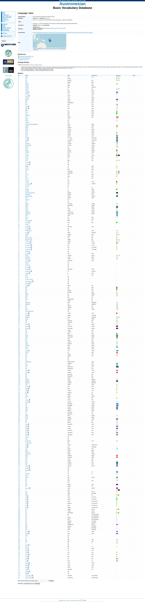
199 (19, 554)
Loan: (134, 75)
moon (26, 365)
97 (18, 290)
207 (19, 571)
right (26, 82)
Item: (69, 75)
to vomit (27, 155)
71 (18, 230)
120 (19, 347)
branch (27, 326)
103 (19, 302)
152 (19, 419)
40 (18, 166)
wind (26, 384)
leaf (26, 330)
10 (18, 101)
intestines (27, 115)
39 (18, 164)
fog (26, 374)
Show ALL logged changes (36, 64)
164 (19, 450)
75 (18, 237)
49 (18, 183)
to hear (27, 174)
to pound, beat (28, 281)
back (26, 106)
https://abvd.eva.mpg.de (64, 0)
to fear (26, 127)
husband (27, 199)
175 (19, 475)
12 (18, 104)
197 (19, 550)
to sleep (27, 181)
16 (18, 115)
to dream (27, 185)
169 (19, 462)
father (26, 207)
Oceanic (79, 32)
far (26, 486)
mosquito (27, 317)
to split (26, 253)
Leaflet (34, 48)
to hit (26, 232)
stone (26, 347)
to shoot (27, 228)
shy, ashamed (28, 442)
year (26, 462)
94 (18, 283)
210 (19, 577)
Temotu (83, 32)
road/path (27, 92)
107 (19, 311)
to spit (26, 157)
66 (18, 220)
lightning (27, 381)
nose (26, 141)
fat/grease (27, 304)
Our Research (5, 20)
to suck (27, 169)
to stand (27, 189)
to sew (26, 222)
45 (18, 176)
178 (19, 482)
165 (19, 452)
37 (18, 160)
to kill (26, 236)
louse (26, 313)
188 (19, 531)
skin (26, 104)
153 (19, 420)
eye (26, 176)
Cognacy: (118, 75)
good (26, 450)
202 (19, 560)
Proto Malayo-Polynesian (49, 28)
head (26, 132)
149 (19, 412)
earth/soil (27, 345)
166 (19, 453)
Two (26, 552)
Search (4, 26)
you (26, 509)
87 (18, 269)
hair (26, 138)
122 (19, 350)
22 (18, 127)
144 (19, 399)
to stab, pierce (28, 230)
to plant (27, 262)
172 (19, 470)
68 (18, 224)
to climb (27, 470)
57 (18, 199)
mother (27, 203)
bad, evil (27, 452)
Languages (5, 24)
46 (18, 178)
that (26, 482)
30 (18, 146)
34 (18, 153)
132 (19, 374)
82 (18, 257)
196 (19, 548)
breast (26, 118)
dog (26, 287)
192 (19, 539)
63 (18, 215)
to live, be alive (28, 239)
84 (18, 262)
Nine (26, 567)
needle (27, 224)
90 (18, 275)
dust (26, 102)
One (26, 550)
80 (18, 253)
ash (26, 403)
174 (19, 473)
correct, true (28, 453)
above (26, 475)
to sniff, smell (28, 145)
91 (18, 277)
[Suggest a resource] (24, 59)
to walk (27, 85)
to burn (27, 400)
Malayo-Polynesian (43, 32)
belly (26, 110)
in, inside (27, 473)
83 (18, 260)
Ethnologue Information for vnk (26, 56)
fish (26, 320)
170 (19, 465)
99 (18, 294)
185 (19, 497)
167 (19, 455)
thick (26, 432)
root (26, 333)
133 (19, 377)
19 (18, 122)
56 (18, 197)
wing (26, 295)
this (26, 479)
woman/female (28, 196)
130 (19, 366)
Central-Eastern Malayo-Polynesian (56, 32)
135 (19, 381)
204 (19, 565)
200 (19, 556)
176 (19, 477)
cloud (26, 370)
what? (26, 531)
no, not (26, 546)
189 (19, 533)
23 (18, 129)
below (26, 477)
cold (26, 390)
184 (19, 495)
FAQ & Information (6, 17)
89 (18, 273)
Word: (26, 75)
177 (19, 479)
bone (26, 112)
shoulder (27, 122)
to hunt (26, 226)
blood (26, 129)
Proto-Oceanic (61, 28)
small (26, 419)
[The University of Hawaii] (8, 53)
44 (18, 174)
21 (18, 125)
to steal (27, 234)
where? (27, 488)
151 (19, 417)
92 (18, 279)
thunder (27, 379)
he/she (26, 495)
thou (26, 491)
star (26, 366)
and (26, 539)
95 (18, 285)
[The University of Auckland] (8, 45)
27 (18, 141)
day (26, 458)
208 (19, 573)
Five (26, 559)
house (26, 208)
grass (26, 342)
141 (19, 394)
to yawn (27, 180)
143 (19, 398)
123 (19, 352)
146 (19, 403)
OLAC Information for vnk (25, 58)
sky (26, 363)
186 (19, 509)
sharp (26, 255)
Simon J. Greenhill (67, 600)
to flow (26, 352)
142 (19, 396)
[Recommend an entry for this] (68, 122)
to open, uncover (29, 279)
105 (19, 305)
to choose (27, 264)
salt (26, 357)
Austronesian (74, 0)
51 (18, 187)
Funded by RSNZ (8, 75)
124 (19, 354)
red (26, 412)
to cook (27, 164)
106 (19, 309)
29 (18, 145)
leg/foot (27, 83)
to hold (26, 273)
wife (26, 201)
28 (18, 143)
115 (19, 333)
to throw (27, 283)
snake (26, 309)
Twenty (27, 571)
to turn (26, 96)
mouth (26, 146)
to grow (27, 267)
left (26, 78)
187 (19, 524)
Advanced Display (6, 28)
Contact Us (5, 18)
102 (19, 300)
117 (19, 338)
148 (19, 410)
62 (18, 212)
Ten (26, 569)
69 (18, 226)
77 (18, 243)
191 (19, 537)
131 (19, 370)
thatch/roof (27, 212)
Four (26, 556)
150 (19, 415)
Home (3, 12)
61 (18, 208)
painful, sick (28, 440)
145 (19, 402)
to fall (26, 285)
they (26, 524)
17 (18, 117)
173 (19, 472)
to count (27, 548)
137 (19, 386)
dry (26, 392)
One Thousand (28, 577)
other (26, 535)
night (26, 455)
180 (19, 486)
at (25, 472)
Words (3, 25)
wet (26, 394)
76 (18, 239)
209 (19, 575)
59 (18, 203)
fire (26, 398)
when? (26, 466)
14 (18, 110)
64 (18, 217)
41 (18, 168)
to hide (26, 468)
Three (26, 554)
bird (26, 290)
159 (19, 439)
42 (18, 169)
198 (19, 552)
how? (26, 545)
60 (18, 207)
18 (18, 118)
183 (19, 491)
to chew (27, 162)
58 (18, 201)
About (3, 13)
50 (18, 185)
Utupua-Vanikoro (89, 32)
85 (18, 264)
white (26, 410)
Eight (26, 565)
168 (19, 458)
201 (19, 558)
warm (26, 388)
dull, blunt (27, 257)
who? (26, 533)
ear (26, 171)
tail (26, 305)
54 (18, 194)
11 (18, 102)
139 (19, 390)
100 (19, 295)
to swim (27, 97)
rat (26, 300)
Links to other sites (6, 16)
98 (18, 292)
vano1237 (48, 18)
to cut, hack (27, 245)
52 (18, 189)
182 (19, 490)
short (26, 424)
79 (18, 251)
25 (18, 136)
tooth (26, 148)
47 (18, 180)
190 (19, 535)
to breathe (27, 143)
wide (26, 439)
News (3, 21)
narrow (27, 436)
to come (27, 94)
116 (19, 335)
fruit (26, 338)
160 (19, 440)
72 (18, 232)
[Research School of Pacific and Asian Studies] (8, 62)
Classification (5, 29)
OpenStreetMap (62, 48)
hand (26, 77)
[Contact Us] (82, 600)
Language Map (5, 30)
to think (27, 125)
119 (19, 345)
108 (19, 313)
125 (19, 357)
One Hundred (28, 575)
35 (18, 155)
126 (19, 359)
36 (18, 157)
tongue (27, 150)
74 (18, 236)
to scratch (27, 243)
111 (19, 320)
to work (27, 260)
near (26, 484)
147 (19, 407)
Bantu (84, 0)
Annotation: (94, 75)
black (26, 407)
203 (19, 563)
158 (19, 436)
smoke (26, 402)
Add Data (4, 33)
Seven (26, 563)
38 (18, 162)
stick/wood (27, 251)
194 (19, 544)
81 (18, 255)
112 (19, 324)
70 (18, 228)
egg (26, 292)
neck (26, 136)
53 (18, 192)
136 (19, 384)
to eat (26, 160)
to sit (26, 187)
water (26, 350)
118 (19, 342)
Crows (80, 0)
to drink (27, 166)
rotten (26, 324)
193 (19, 543)
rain (26, 377)
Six (26, 561)
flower (26, 335)
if (25, 543)
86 (18, 267)
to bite (26, 168)
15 (18, 112)
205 (19, 567)
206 (19, 569)
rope (26, 218)
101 (19, 297)
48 (18, 181)
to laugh (27, 152)
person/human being (30, 192)
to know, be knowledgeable (31, 124)
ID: (19, 75)
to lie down (27, 183)
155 (19, 426)
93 (18, 281)
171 (19, 468)
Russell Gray (78, 600)
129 (19, 365)
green (26, 417)
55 (18, 196)
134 (19, 379)
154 (19, 424)
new (26, 448)
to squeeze (27, 271)
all (25, 537)
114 (19, 330)
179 (19, 484)
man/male (27, 194)
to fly (26, 297)
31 (18, 148)
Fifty (26, 573)
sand (26, 348)
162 (19, 444)
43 (18, 171)
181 (19, 488)
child (26, 197)
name (26, 215)
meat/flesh (27, 302)
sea (26, 354)
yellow (26, 415)
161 (19, 442)
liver (26, 117)
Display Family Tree (7, 36)
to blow (27, 386)
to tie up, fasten (28, 220)
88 (18, 271)
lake (26, 359)
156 (19, 430)
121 (19, 348)
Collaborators (5, 15)
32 (18, 150)
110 (19, 318)
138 (19, 388)
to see (26, 178)
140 (19, 392)
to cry (26, 153)
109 (19, 317)
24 (18, 132)
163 (19, 448)
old (26, 445)
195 (19, 546)
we (26, 497)
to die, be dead (28, 237)
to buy (26, 277)
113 (19, 326)
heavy (26, 396)
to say (26, 217)
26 (18, 137)
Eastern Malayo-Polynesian (71, 32)
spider (26, 318)
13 (18, 106)
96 (18, 287)
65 (18, 218)
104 (19, 304)
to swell (27, 269)
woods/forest (28, 361)
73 (18, 234)
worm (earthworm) (29, 311)
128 (19, 363)
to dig (26, 275)
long (26, 426)
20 (18, 124)
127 (19, 361)
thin (26, 430)
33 (18, 152)
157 (19, 432)
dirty (26, 101)
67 (18, 222)
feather (27, 294)
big (26, 420)
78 (18, 245)
